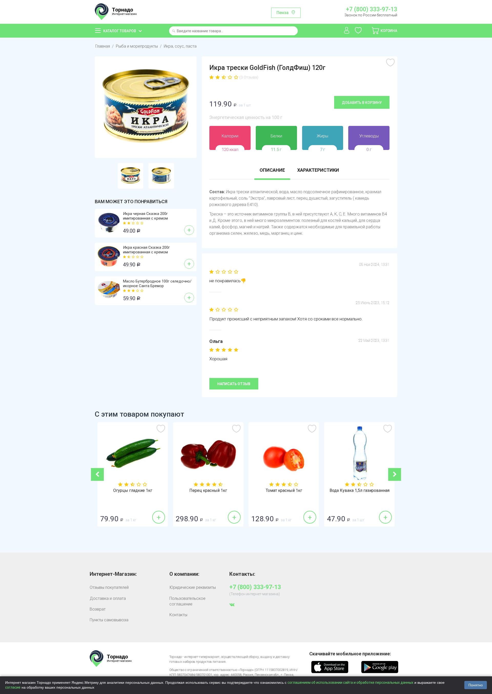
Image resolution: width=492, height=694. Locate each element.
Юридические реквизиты (192, 587)
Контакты (178, 614)
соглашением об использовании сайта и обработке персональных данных (350, 682)
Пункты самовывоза (109, 619)
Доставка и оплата (108, 598)
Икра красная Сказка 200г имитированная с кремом (146, 249)
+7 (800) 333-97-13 (371, 9)
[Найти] (173, 31)
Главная (102, 46)
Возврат (98, 609)
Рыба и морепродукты (137, 46)
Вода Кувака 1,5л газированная (359, 490)
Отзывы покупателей (109, 587)
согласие (12, 687)
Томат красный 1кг (284, 490)
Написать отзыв (233, 384)
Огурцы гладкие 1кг (132, 490)
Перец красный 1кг (208, 490)
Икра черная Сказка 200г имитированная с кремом (145, 216)
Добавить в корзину (362, 103)
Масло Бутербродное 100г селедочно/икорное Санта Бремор (157, 283)
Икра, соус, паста (180, 46)
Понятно (475, 685)
